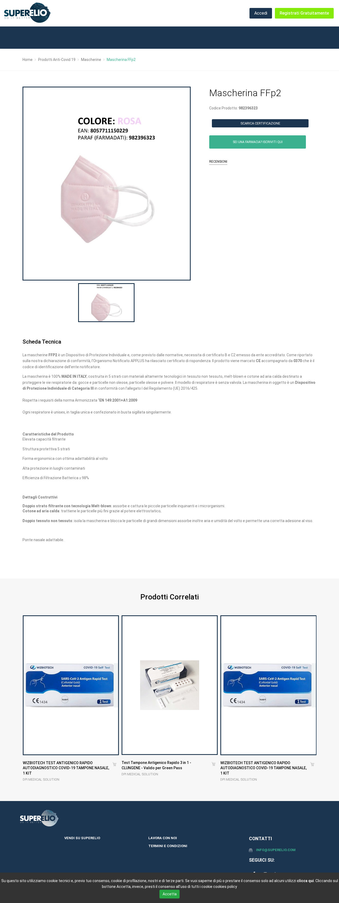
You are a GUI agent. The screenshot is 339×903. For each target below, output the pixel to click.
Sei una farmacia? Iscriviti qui (258, 142)
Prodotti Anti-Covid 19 (56, 59)
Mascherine (91, 59)
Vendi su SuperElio (82, 838)
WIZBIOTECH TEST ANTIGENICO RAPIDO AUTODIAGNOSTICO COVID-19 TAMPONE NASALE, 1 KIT (66, 768)
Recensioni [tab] (218, 161)
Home (28, 59)
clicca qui (305, 881)
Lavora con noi (162, 838)
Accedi (260, 13)
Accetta (170, 894)
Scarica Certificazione (260, 123)
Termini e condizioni (167, 846)
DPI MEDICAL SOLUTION (41, 779)
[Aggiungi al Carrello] (114, 764)
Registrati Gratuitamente (304, 13)
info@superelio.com (276, 850)
